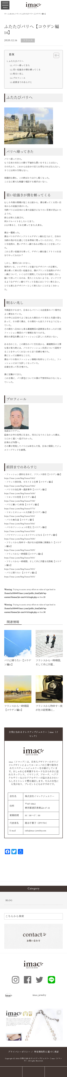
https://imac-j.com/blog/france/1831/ (19, 557)
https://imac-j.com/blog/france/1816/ (19, 523)
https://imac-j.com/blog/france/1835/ (19, 576)
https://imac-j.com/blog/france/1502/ (19, 478)
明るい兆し (18, 74)
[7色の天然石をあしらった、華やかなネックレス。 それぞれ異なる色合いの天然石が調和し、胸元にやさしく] (33, 1038)
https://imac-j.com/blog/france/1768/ (19, 501)
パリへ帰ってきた (21, 65)
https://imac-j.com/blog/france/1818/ (19, 531)
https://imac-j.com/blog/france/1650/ (19, 493)
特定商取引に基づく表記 (46, 1052)
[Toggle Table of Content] (54, 55)
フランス (28, 40)
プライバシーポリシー (19, 1052)
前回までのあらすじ (22, 82)
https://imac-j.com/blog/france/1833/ (19, 569)
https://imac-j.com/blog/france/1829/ (19, 550)
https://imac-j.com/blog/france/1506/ (19, 486)
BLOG (9, 900)
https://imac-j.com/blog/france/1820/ (19, 539)
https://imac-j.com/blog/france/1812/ (19, 516)
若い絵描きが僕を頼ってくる (26, 69)
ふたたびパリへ (16, 61)
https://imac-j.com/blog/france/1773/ (19, 508)
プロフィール (19, 78)
